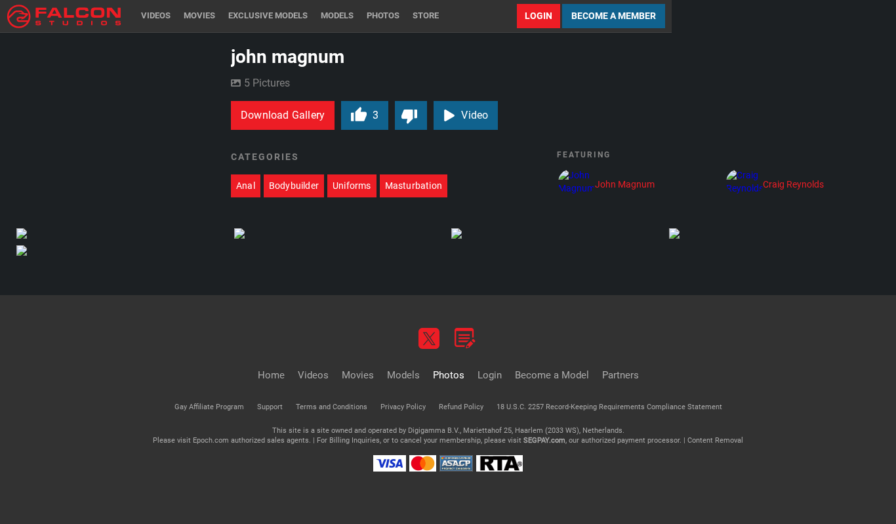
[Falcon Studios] (64, 16)
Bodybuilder (294, 185)
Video (474, 115)
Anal (245, 185)
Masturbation (413, 185)
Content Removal (715, 440)
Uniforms (352, 185)
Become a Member (613, 15)
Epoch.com (211, 440)
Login (538, 15)
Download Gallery (283, 115)
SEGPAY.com (544, 440)
